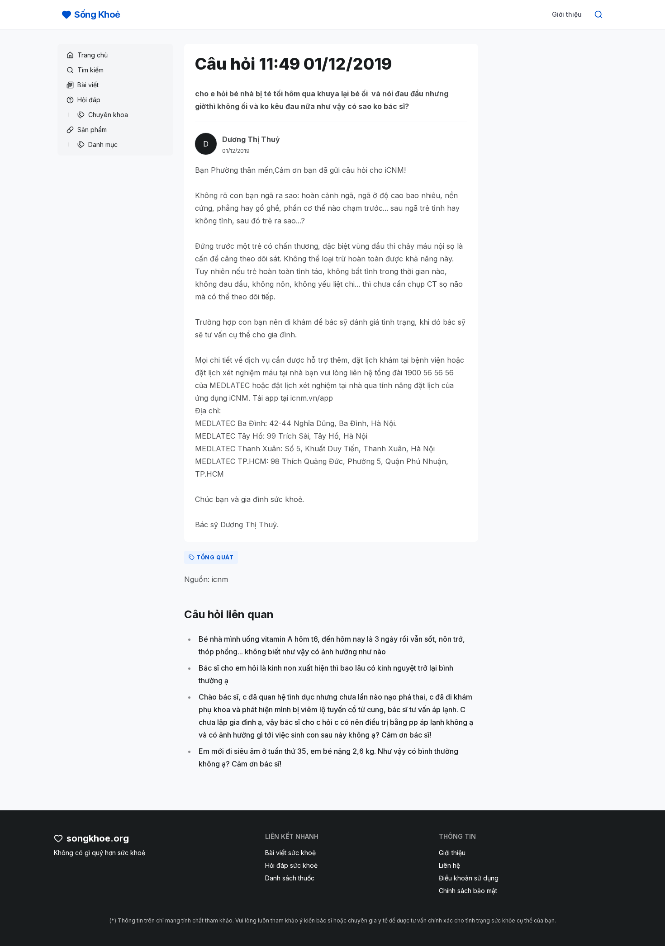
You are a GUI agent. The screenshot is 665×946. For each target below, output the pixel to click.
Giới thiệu (567, 14)
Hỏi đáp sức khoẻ (291, 865)
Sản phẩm (92, 129)
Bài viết (88, 85)
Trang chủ (92, 55)
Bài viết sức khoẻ (290, 852)
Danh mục (103, 144)
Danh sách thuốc (289, 878)
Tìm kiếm (90, 70)
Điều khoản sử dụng (469, 878)
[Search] (598, 14)
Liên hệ (449, 865)
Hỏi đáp (88, 100)
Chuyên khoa (108, 114)
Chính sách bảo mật (468, 890)
